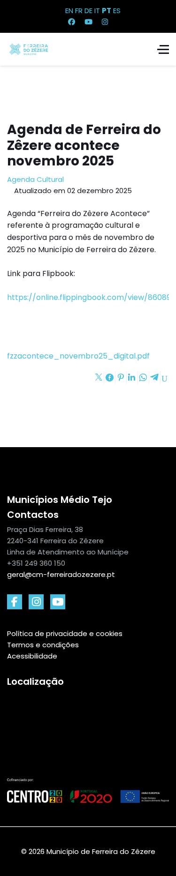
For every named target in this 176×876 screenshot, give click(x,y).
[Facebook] (71, 22)
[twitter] (57, 601)
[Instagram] (105, 22)
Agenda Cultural (35, 179)
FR (79, 10)
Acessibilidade (32, 656)
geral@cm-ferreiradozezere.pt (61, 574)
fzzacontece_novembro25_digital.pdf (78, 356)
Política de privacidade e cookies (64, 633)
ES (117, 10)
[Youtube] (88, 22)
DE (88, 10)
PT (106, 10)
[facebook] (14, 601)
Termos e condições (43, 645)
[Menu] (163, 49)
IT (97, 10)
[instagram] (36, 601)
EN (69, 10)
